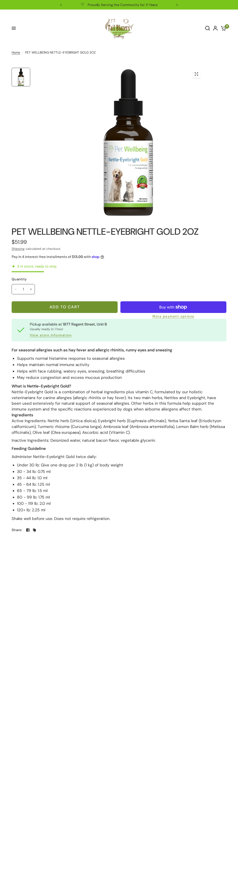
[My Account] (215, 28)
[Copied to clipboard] (34, 530)
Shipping (18, 249)
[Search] (208, 28)
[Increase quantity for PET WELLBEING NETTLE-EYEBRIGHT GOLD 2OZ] (31, 289)
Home (16, 52)
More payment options (173, 316)
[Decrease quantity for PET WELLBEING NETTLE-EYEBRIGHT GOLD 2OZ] (15, 289)
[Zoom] (196, 74)
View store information (51, 335)
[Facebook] (28, 530)
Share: (17, 530)
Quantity (19, 279)
